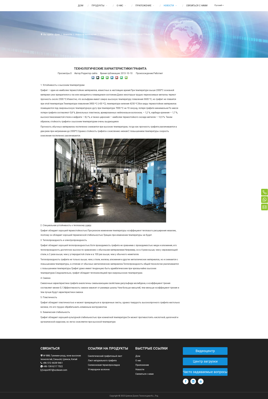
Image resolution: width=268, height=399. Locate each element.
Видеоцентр (205, 351)
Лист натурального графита (102, 360)
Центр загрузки (205, 361)
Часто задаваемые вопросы (205, 372)
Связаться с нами (144, 374)
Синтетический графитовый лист (105, 356)
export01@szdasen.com (55, 370)
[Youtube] (201, 381)
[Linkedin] (193, 381)
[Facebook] (185, 381)
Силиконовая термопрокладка (104, 365)
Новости (139, 369)
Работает (158, 73)
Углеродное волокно (99, 369)
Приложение (142, 365)
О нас (138, 360)
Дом (137, 356)
